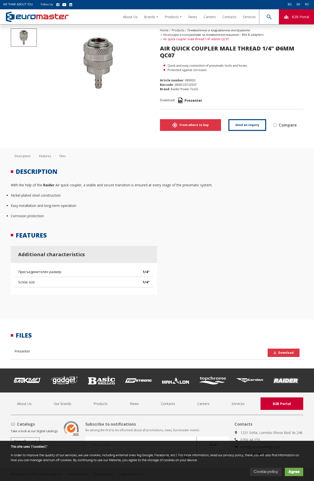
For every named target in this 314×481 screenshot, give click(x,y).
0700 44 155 (250, 439)
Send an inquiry (247, 125)
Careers (210, 16)
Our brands (62, 403)
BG (290, 4)
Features (45, 156)
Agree (294, 472)
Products (100, 403)
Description (22, 156)
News (192, 16)
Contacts (229, 16)
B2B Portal (282, 403)
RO (307, 4)
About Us (130, 16)
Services (249, 16)
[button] (151, 16)
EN (298, 4)
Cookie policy (266, 472)
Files (62, 156)
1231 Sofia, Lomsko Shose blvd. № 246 (271, 432)
